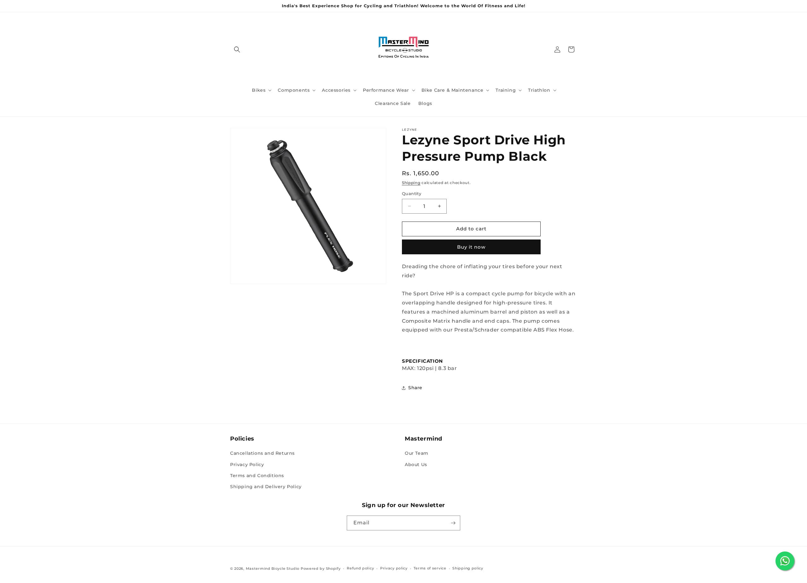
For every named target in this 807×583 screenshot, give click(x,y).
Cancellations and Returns (262, 453)
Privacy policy (394, 568)
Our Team (416, 453)
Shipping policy (467, 568)
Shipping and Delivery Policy (266, 486)
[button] (237, 49)
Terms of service (430, 568)
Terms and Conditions (257, 475)
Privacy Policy (247, 464)
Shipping (411, 182)
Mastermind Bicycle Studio (273, 568)
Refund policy (360, 568)
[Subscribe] (453, 523)
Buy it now (471, 247)
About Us (416, 464)
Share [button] (415, 387)
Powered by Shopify (321, 568)
